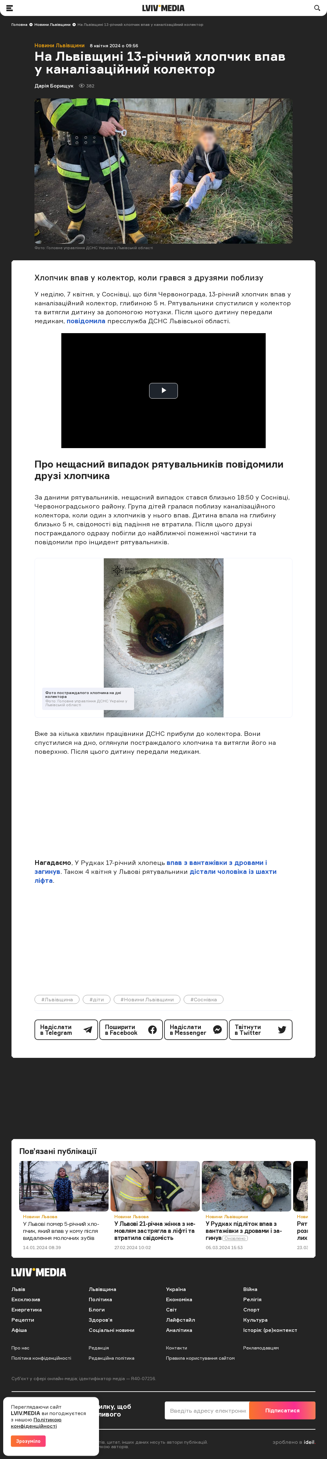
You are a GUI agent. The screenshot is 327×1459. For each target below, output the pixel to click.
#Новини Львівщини (147, 999)
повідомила (86, 321)
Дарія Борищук (53, 85)
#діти (96, 999)
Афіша (19, 1330)
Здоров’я (100, 1320)
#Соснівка (203, 999)
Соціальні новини (111, 1330)
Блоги (97, 1309)
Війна (250, 1289)
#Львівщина (57, 999)
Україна (176, 1289)
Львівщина (102, 1289)
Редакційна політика (111, 1358)
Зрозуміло (28, 1441)
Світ (171, 1309)
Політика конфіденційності (41, 1358)
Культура (255, 1320)
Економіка (179, 1299)
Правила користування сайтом (200, 1358)
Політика (100, 1299)
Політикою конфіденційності (36, 1422)
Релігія (252, 1299)
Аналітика (179, 1330)
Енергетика (26, 1309)
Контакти (176, 1347)
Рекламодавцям (261, 1347)
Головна (19, 24)
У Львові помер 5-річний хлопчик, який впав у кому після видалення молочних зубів (61, 1230)
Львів (18, 1289)
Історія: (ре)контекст (270, 1330)
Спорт (251, 1309)
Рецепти (22, 1320)
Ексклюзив (25, 1299)
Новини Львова (40, 1216)
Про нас (20, 1347)
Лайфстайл (180, 1320)
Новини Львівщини (52, 24)
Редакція (99, 1347)
